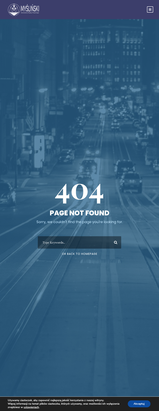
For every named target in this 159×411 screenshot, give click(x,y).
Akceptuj (139, 404)
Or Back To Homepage (79, 254)
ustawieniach (31, 407)
